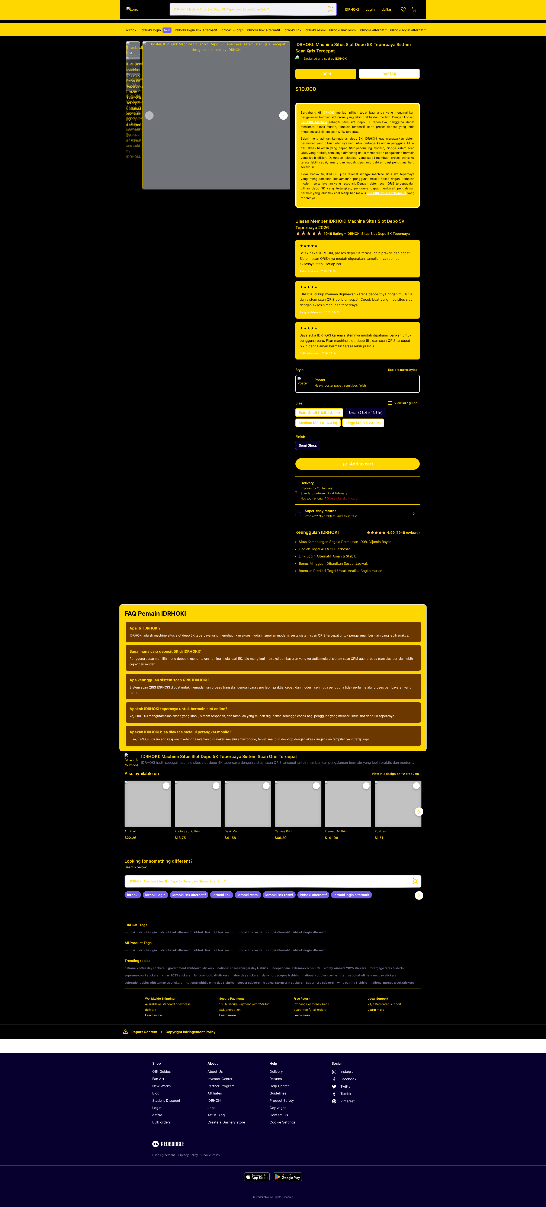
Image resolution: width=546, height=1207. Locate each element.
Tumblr (345, 1093)
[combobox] (253, 9)
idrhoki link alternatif (263, 30)
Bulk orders (161, 1122)
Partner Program (221, 1086)
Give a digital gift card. (343, 498)
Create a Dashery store (226, 1122)
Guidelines (278, 1093)
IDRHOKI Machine (314, 122)
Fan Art (158, 1079)
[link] (133, 894)
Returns (276, 1079)
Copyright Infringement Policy (190, 1032)
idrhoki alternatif (373, 30)
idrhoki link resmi (343, 30)
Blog (156, 1093)
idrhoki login (155, 30)
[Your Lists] (403, 9)
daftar (157, 1115)
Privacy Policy (188, 1155)
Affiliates (215, 1093)
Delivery (276, 1071)
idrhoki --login (232, 30)
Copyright (278, 1108)
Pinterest (347, 1101)
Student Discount (166, 1100)
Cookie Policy (210, 1155)
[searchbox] (273, 881)
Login (156, 1108)
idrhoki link (292, 30)
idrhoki (131, 30)
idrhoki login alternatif (408, 30)
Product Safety (282, 1100)
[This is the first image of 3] (149, 115)
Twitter (346, 1086)
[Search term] (330, 9)
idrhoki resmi (315, 30)
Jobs (211, 1108)
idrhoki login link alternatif (196, 30)
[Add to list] (166, 785)
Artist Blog (216, 1115)
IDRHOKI (328, 112)
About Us (215, 1071)
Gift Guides (161, 1071)
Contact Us (279, 1115)
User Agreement (163, 1155)
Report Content (144, 1032)
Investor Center (220, 1079)
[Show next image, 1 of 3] (283, 115)
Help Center (279, 1086)
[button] (133, 48)
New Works (161, 1086)
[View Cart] (414, 9)
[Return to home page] (145, 9)
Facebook (348, 1079)
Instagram (348, 1071)
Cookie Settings (282, 1122)
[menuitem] (131, 30)
